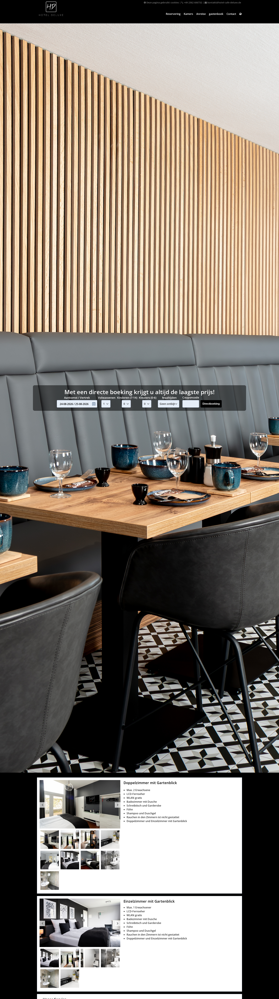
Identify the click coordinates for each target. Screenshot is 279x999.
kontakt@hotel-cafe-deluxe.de (224, 2)
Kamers (188, 14)
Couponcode (190, 397)
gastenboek (216, 14)
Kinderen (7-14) (127, 397)
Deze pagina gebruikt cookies (162, 2)
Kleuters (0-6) (147, 397)
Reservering (173, 14)
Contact (231, 14)
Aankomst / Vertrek (77, 397)
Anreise (201, 14)
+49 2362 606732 (192, 2)
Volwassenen (106, 397)
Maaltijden (169, 397)
